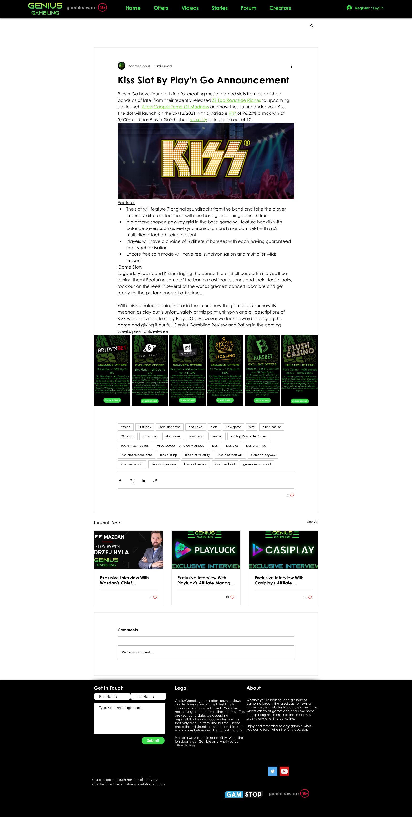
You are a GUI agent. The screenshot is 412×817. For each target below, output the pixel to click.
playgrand (196, 436)
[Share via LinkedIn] (143, 480)
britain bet (150, 436)
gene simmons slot (257, 464)
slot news (196, 427)
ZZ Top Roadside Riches (249, 436)
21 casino (127, 436)
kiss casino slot (132, 464)
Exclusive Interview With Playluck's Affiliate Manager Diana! (206, 580)
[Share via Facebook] (120, 480)
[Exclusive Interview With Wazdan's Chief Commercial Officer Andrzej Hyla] (128, 550)
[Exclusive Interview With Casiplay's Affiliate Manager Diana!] (283, 550)
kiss (215, 445)
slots (214, 427)
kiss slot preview (163, 464)
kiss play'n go (256, 445)
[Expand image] (124, 340)
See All (312, 522)
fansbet (216, 436)
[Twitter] (272, 771)
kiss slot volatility (197, 455)
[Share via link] (155, 480)
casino (125, 427)
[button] (312, 25)
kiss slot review (195, 464)
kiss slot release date (136, 455)
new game (233, 427)
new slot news (169, 427)
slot (251, 427)
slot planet (173, 436)
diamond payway (263, 455)
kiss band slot (225, 464)
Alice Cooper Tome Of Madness (180, 445)
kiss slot (232, 445)
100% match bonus (135, 445)
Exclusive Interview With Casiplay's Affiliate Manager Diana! (279, 580)
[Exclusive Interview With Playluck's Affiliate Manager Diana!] (206, 550)
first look (145, 427)
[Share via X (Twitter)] (131, 480)
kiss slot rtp (168, 455)
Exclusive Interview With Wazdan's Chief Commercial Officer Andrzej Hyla (124, 580)
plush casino (272, 427)
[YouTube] (284, 771)
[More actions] (291, 66)
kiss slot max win (230, 455)
